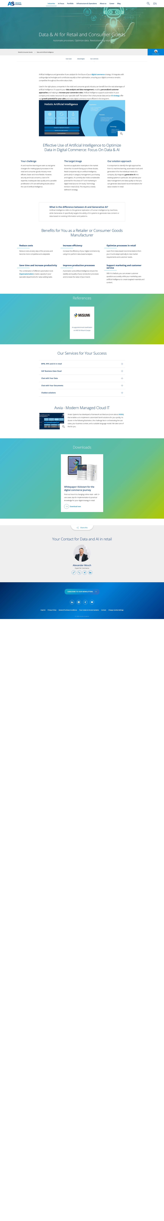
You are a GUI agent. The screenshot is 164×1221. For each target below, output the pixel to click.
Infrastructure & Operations (86, 3)
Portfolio (70, 3)
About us (103, 3)
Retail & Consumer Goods (25, 52)
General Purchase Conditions (68, 610)
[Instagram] (78, 602)
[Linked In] (72, 602)
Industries (51, 3)
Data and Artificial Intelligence (45, 52)
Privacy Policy (52, 610)
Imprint (43, 610)
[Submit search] (148, 3)
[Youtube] (92, 602)
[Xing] (85, 602)
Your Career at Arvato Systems (89, 610)
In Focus (61, 3)
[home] (14, 4)
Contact (103, 610)
